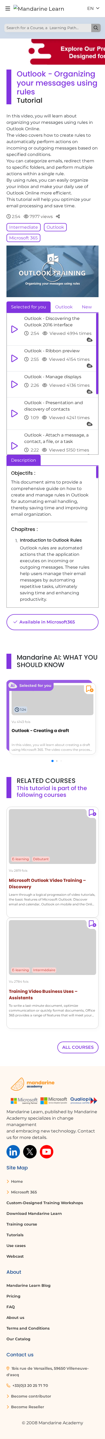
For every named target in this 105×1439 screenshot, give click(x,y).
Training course (21, 1224)
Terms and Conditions (28, 1328)
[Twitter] (30, 1151)
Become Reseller (27, 1406)
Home (16, 1181)
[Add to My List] (88, 689)
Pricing (13, 1296)
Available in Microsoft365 (46, 622)
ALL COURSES (78, 1047)
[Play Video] (52, 271)
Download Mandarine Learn (34, 1213)
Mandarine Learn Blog (28, 1285)
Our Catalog (18, 1339)
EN (91, 8)
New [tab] (87, 306)
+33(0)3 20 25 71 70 (29, 1385)
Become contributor (30, 1396)
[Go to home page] (38, 8)
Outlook (55, 227)
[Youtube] (46, 1151)
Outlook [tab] (64, 306)
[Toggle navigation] (7, 9)
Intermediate (23, 227)
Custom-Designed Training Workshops (44, 1202)
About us (15, 1317)
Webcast (15, 1256)
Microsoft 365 (23, 237)
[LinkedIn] (13, 1151)
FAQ (10, 1306)
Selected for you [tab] (28, 306)
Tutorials (14, 1235)
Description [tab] (23, 460)
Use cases (16, 1245)
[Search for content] (96, 28)
